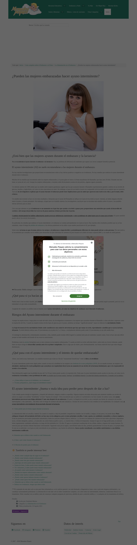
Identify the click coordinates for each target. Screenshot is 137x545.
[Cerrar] (92, 243)
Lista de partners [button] (52, 282)
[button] (68, 270)
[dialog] (68, 272)
